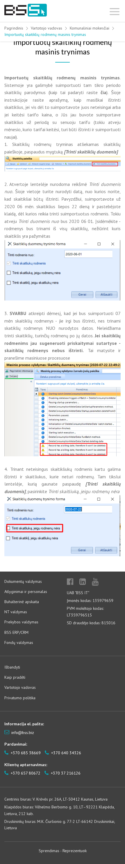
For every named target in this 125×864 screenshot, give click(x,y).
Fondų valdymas (18, 642)
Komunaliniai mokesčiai (89, 28)
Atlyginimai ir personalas (25, 591)
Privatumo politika (19, 697)
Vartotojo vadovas (46, 28)
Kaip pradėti (14, 677)
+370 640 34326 (65, 752)
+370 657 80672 (25, 773)
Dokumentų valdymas (23, 581)
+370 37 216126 (65, 773)
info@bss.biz (22, 732)
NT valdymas (15, 611)
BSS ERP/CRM (16, 632)
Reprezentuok (75, 850)
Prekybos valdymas (21, 622)
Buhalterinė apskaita (21, 601)
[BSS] (25, 10)
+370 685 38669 (25, 752)
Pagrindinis (13, 28)
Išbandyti (12, 667)
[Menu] (115, 10)
